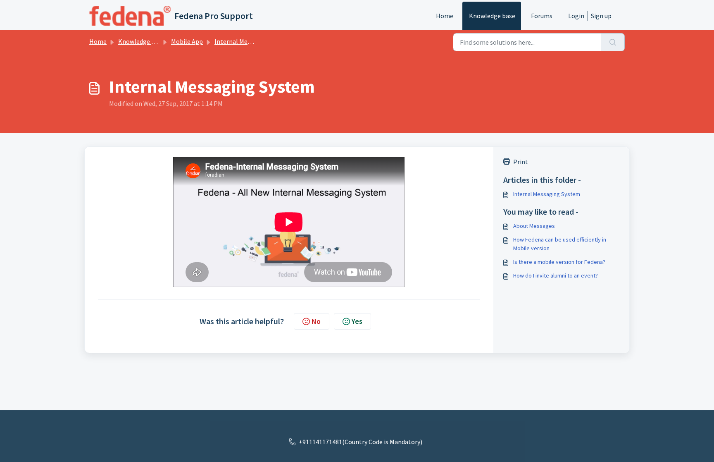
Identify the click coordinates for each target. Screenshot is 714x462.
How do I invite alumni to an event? (555, 275)
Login (576, 16)
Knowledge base (492, 16)
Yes (357, 321)
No (316, 321)
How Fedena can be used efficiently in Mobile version (559, 244)
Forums (541, 16)
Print (520, 162)
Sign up (601, 16)
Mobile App (187, 41)
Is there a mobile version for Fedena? (559, 262)
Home (444, 16)
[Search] (613, 42)
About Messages (534, 226)
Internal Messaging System (253, 41)
